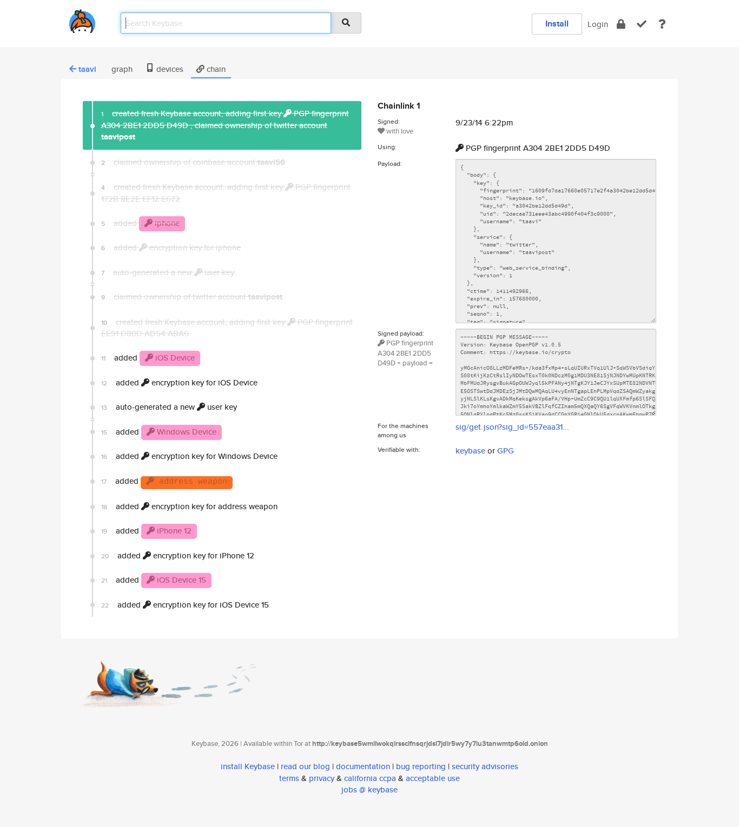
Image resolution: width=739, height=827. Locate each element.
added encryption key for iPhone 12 (177, 555)
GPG (505, 450)
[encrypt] (621, 24)
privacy (321, 778)
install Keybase (248, 766)
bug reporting (421, 766)
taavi (87, 69)
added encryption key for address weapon (189, 506)
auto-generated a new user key (169, 406)
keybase (470, 450)
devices (168, 69)
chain (215, 69)
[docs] (662, 24)
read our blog (305, 766)
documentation (363, 766)
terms (289, 778)
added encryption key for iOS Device (179, 382)
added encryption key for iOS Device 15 (185, 604)
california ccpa (370, 778)
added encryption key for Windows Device (189, 456)
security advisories (485, 766)
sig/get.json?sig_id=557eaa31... (512, 426)
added (148, 357)
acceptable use (433, 778)
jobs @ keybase (369, 789)
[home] (82, 19)
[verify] (641, 24)
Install (557, 23)
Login (598, 24)
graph (121, 69)
